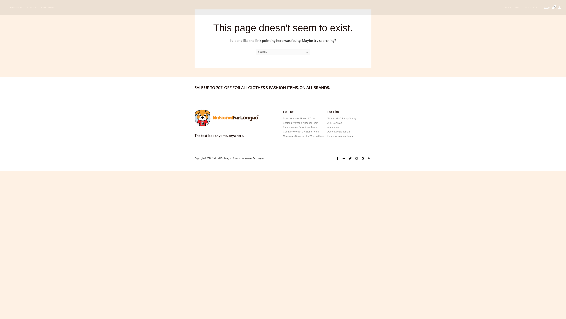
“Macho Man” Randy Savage (342, 118)
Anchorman (333, 127)
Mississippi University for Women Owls (303, 136)
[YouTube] (344, 158)
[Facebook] (337, 158)
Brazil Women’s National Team (299, 118)
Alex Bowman (334, 123)
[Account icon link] (559, 7)
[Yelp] (369, 158)
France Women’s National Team (300, 127)
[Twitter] (350, 158)
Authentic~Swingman (338, 131)
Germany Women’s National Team (301, 131)
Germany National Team (340, 136)
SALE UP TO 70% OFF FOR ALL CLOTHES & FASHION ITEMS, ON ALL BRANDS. (262, 87)
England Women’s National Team (300, 123)
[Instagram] (356, 158)
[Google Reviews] (363, 158)
